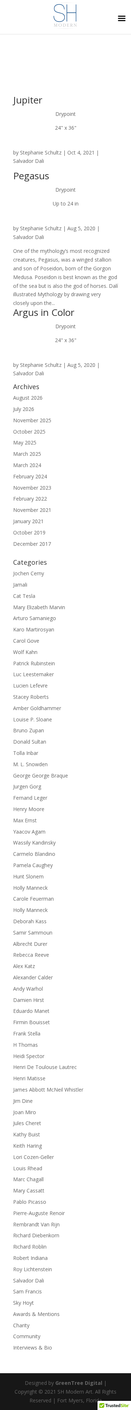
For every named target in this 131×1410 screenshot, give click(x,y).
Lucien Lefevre (30, 685)
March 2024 (27, 465)
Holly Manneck (30, 887)
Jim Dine (23, 1100)
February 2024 (30, 476)
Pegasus (31, 175)
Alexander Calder (33, 977)
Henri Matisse (29, 1078)
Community (26, 1336)
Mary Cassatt (28, 1190)
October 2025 (29, 431)
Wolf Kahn (25, 652)
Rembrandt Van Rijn (36, 1224)
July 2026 (23, 409)
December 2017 (32, 543)
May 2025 (24, 442)
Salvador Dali (28, 160)
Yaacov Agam (29, 831)
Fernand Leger (30, 797)
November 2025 (32, 420)
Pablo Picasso (29, 1201)
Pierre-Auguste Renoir (39, 1213)
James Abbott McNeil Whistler (48, 1089)
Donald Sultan (29, 741)
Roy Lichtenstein (32, 1269)
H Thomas (25, 1044)
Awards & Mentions (36, 1314)
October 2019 (29, 532)
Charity (21, 1325)
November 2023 (32, 487)
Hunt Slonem (28, 876)
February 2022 (30, 498)
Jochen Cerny (28, 573)
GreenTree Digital (78, 1382)
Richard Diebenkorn (36, 1235)
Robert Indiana (30, 1257)
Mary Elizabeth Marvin (39, 607)
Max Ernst (25, 820)
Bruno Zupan (28, 730)
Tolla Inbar (25, 752)
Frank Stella (26, 1033)
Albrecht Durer (30, 943)
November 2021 (32, 509)
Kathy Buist (26, 1134)
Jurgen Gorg (27, 786)
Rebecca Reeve (31, 954)
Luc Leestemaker (33, 674)
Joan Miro (24, 1112)
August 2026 (28, 397)
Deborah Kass (30, 921)
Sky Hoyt (23, 1302)
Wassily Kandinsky (34, 842)
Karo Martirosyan (33, 629)
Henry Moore (28, 809)
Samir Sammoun (32, 932)
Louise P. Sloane (32, 719)
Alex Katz (24, 966)
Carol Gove (26, 640)
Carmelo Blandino (34, 853)
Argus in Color (43, 312)
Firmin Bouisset (31, 1022)
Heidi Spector (28, 1056)
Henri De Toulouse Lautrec (45, 1067)
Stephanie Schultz (40, 152)
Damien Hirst (28, 999)
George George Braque (40, 775)
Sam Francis (27, 1291)
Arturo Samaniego (34, 618)
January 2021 (28, 521)
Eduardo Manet (31, 1010)
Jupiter (27, 99)
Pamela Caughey (33, 865)
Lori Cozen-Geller (33, 1157)
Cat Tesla (24, 595)
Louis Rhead (27, 1168)
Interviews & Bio (32, 1347)
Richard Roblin (30, 1246)
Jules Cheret (27, 1123)
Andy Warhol (28, 988)
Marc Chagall (28, 1179)
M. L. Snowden (30, 764)
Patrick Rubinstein (34, 663)
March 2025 (27, 453)
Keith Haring (27, 1145)
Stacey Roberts (31, 696)
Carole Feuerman (33, 898)
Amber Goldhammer (37, 708)
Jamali (20, 584)
